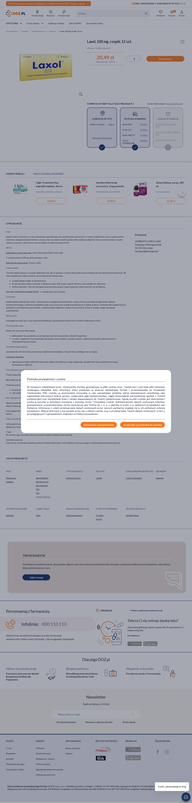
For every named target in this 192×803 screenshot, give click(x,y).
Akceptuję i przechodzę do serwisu (142, 424)
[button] (186, 797)
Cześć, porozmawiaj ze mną (172, 786)
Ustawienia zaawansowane (99, 424)
